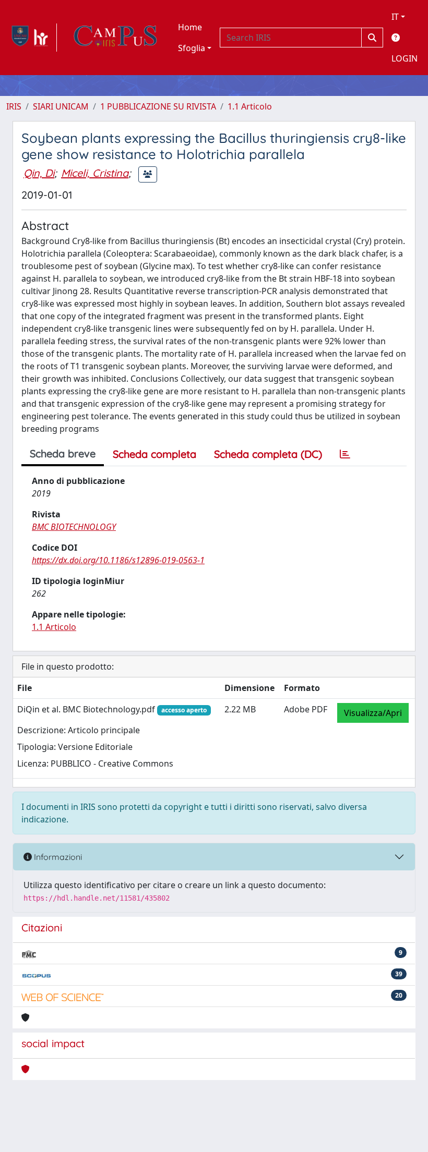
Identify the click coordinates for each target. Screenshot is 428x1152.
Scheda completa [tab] (154, 453)
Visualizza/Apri (373, 713)
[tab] (345, 454)
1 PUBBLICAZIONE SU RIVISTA (158, 106)
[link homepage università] (115, 37)
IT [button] (395, 16)
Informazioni (57, 857)
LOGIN (404, 58)
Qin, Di (38, 172)
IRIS (13, 106)
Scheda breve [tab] (63, 453)
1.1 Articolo (250, 106)
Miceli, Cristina (94, 172)
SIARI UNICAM (61, 106)
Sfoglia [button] (191, 48)
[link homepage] (31, 37)
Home (190, 27)
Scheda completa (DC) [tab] (268, 453)
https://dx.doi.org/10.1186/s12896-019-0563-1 (118, 560)
